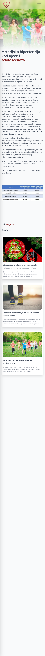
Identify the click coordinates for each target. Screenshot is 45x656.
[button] (39, 4)
